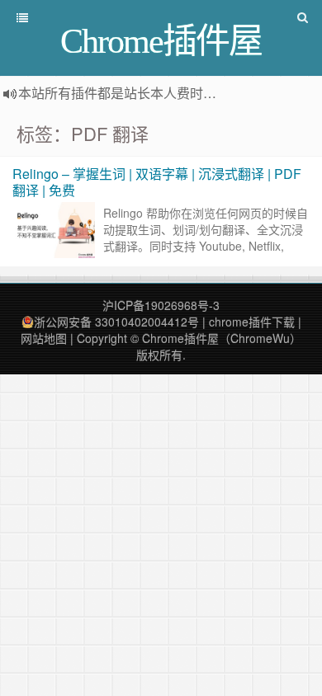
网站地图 (44, 338)
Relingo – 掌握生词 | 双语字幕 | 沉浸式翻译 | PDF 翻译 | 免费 (156, 182)
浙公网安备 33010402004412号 (116, 321)
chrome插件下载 (252, 321)
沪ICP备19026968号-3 (161, 305)
